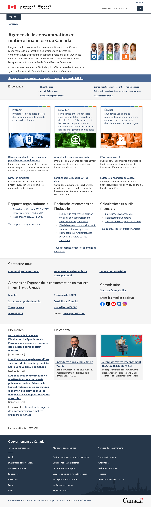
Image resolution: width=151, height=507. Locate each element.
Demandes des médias (112, 271)
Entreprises (13, 474)
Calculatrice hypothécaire (119, 213)
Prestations (13, 479)
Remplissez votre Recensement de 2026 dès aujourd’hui (121, 363)
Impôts (11, 490)
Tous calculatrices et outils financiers (120, 228)
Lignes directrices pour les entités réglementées (116, 86)
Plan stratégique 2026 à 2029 (28, 213)
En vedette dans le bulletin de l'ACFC (74, 363)
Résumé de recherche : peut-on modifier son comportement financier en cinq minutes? (76, 217)
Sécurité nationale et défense (66, 462)
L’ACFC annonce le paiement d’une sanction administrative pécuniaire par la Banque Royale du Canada (28, 363)
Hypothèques (46, 86)
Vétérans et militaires (107, 468)
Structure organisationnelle (24, 301)
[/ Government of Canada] (29, 7)
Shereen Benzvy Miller (113, 290)
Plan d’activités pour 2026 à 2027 (31, 209)
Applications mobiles (34, 500)
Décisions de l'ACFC (65, 295)
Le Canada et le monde (63, 485)
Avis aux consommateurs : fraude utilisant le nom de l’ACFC (45, 78)
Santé (10, 485)
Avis (73, 500)
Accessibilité (15, 313)
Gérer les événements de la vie (111, 479)
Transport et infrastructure (65, 479)
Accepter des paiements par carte (72, 157)
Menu (15, 16)
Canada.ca (13, 24)
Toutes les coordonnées (19, 448)
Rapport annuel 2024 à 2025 (28, 216)
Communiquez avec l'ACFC (23, 271)
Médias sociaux (15, 500)
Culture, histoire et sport (64, 468)
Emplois (11, 457)
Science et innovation (107, 457)
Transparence (16, 307)
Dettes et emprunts (18, 177)
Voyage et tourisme (17, 468)
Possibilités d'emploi (103, 95)
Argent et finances (61, 490)
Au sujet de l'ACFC (74, 313)
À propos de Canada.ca (57, 500)
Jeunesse (102, 474)
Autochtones (103, 462)
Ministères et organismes (64, 448)
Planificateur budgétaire (118, 217)
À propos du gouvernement (110, 448)
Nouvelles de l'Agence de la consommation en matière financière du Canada (28, 411)
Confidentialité (84, 500)
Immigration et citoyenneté (20, 462)
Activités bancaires (49, 91)
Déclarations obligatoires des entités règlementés (117, 91)
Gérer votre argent (110, 157)
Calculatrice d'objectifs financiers (123, 221)
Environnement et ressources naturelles (71, 457)
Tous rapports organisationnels (25, 224)
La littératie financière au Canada (117, 177)
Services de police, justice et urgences (70, 474)
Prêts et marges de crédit (51, 95)
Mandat (12, 295)
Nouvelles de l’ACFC (65, 307)
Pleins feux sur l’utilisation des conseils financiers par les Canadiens (75, 236)
